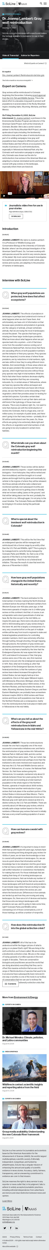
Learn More (7, 1201)
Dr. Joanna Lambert (22, 118)
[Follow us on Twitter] (4, 1228)
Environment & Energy (26, 997)
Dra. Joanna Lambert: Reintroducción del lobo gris (23, 75)
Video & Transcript (10, 55)
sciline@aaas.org (8, 1222)
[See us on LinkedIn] (16, 1228)
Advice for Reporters (30, 55)
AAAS (4, 1237)
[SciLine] (14, 3)
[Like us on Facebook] (10, 1228)
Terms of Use (28, 1237)
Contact (39, 1237)
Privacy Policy (15, 1237)
